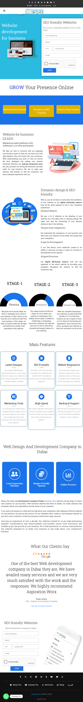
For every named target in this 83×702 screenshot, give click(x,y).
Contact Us (33, 684)
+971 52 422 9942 (46, 5)
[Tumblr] (44, 2)
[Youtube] (47, 2)
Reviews (29, 5)
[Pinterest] (38, 2)
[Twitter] (32, 2)
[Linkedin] (41, 2)
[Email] (51, 2)
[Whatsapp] (54, 2)
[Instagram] (35, 2)
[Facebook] (29, 2)
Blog (35, 5)
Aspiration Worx (51, 501)
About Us (17, 684)
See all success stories (41, 606)
